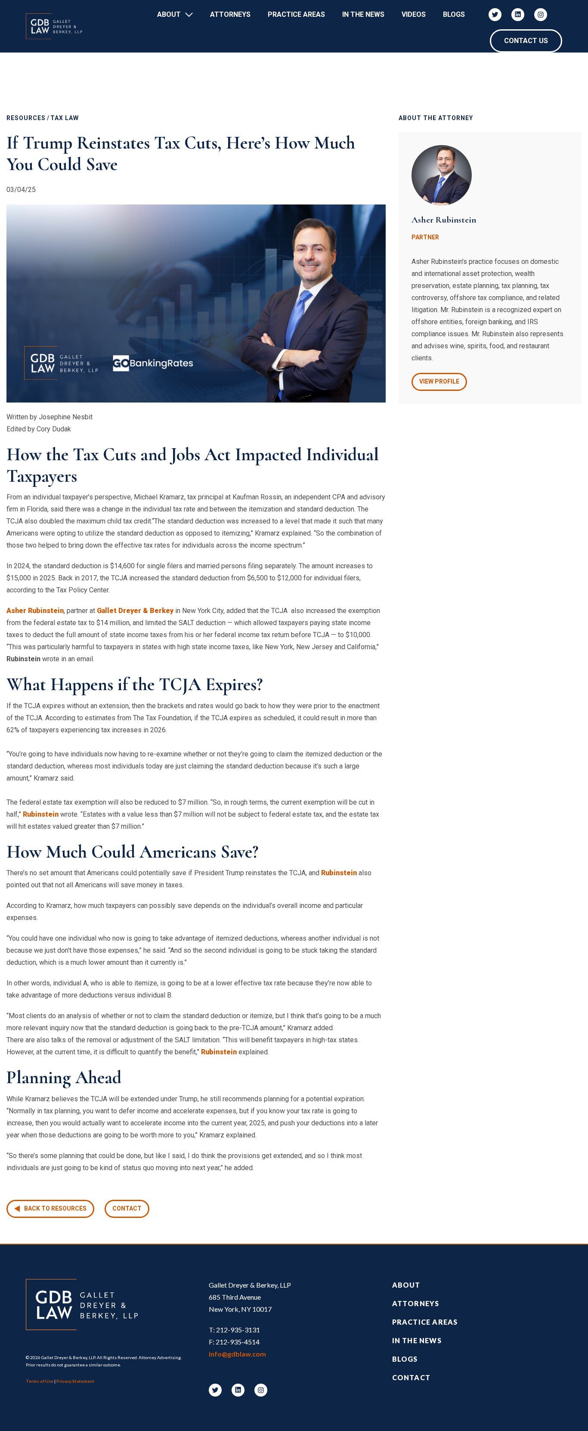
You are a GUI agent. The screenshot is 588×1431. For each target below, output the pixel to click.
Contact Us (526, 41)
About (169, 14)
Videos (414, 14)
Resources (26, 118)
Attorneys (230, 14)
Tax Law (64, 118)
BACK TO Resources (55, 1208)
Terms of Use (39, 1381)
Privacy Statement (75, 1381)
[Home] (58, 26)
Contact (127, 1208)
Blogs (454, 14)
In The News (363, 14)
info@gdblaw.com (237, 1354)
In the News (417, 1340)
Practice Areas (296, 14)
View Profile (439, 381)
